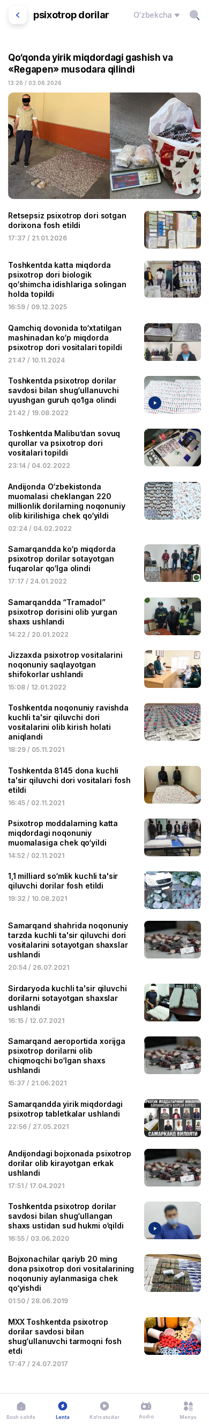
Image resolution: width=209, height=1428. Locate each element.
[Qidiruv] (194, 15)
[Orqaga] (18, 15)
